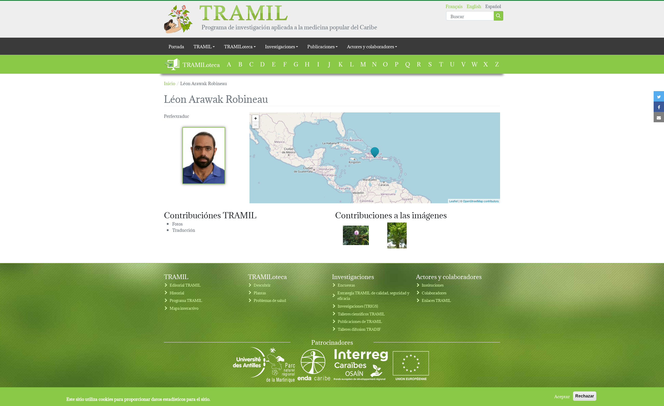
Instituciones (433, 285)
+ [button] (255, 118)
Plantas (260, 293)
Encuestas (346, 285)
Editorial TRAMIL (185, 285)
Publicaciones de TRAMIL (360, 321)
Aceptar (562, 396)
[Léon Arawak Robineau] (203, 155)
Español (493, 5)
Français (454, 5)
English (474, 5)
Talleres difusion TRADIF (359, 329)
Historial (177, 293)
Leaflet (453, 201)
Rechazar (584, 396)
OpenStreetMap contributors (481, 201)
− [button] (255, 125)
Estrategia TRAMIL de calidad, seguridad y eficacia (373, 295)
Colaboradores (434, 293)
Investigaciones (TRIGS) (358, 306)
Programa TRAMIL (186, 300)
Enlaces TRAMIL (436, 300)
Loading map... (374, 157)
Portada (176, 46)
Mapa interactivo (184, 308)
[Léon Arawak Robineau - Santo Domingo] (356, 235)
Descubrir (262, 285)
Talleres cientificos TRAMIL (361, 314)
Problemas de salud (270, 300)
